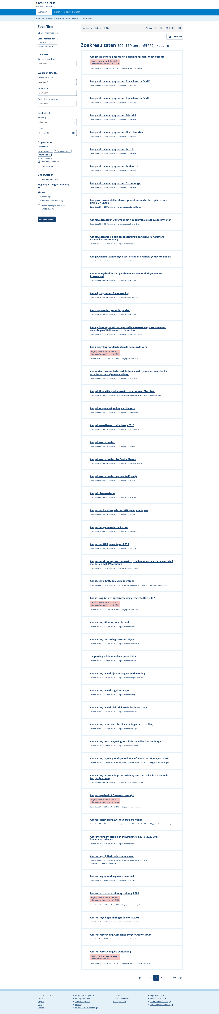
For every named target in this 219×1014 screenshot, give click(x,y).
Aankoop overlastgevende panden (110, 310)
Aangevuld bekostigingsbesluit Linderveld (114, 166)
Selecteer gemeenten (50, 161)
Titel (109, 28)
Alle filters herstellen (50, 33)
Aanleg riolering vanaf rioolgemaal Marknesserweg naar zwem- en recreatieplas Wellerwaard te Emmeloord (128, 329)
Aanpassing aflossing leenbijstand (109, 622)
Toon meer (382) (47, 158)
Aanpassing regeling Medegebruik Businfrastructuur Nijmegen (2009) (129, 758)
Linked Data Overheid (122, 998)
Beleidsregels (47, 196)
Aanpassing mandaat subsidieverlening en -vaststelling (121, 724)
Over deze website (45, 995)
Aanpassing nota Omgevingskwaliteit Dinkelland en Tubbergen (126, 741)
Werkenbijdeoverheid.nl (160, 1004)
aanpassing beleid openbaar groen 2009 (113, 656)
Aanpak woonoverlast (102, 442)
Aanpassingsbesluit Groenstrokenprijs (112, 795)
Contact (41, 998)
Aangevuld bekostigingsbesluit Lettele (112, 149)
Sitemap (78, 1004)
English (41, 1001)
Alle (43, 192)
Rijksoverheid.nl (157, 998)
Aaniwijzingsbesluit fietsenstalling (109, 293)
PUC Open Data (119, 1001)
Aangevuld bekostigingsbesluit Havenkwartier (116, 132)
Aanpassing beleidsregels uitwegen (110, 690)
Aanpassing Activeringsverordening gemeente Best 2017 (122, 598)
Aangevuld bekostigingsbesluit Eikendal (113, 115)
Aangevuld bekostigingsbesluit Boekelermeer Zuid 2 (120, 81)
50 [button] (167, 28)
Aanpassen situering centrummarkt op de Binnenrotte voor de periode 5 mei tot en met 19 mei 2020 (131, 563)
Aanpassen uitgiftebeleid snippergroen (112, 581)
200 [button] (179, 28)
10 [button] (155, 28)
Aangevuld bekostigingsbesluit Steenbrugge (115, 183)
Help (40, 1004)
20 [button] (161, 28)
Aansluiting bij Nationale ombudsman (112, 856)
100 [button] (173, 28)
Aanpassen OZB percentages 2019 (109, 544)
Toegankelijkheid (82, 1001)
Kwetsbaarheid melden (85, 1007)
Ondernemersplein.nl (159, 1001)
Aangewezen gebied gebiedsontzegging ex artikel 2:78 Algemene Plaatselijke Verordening (127, 238)
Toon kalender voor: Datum (73, 133)
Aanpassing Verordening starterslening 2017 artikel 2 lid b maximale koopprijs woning (129, 777)
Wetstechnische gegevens (48, 99)
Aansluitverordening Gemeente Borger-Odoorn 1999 (120, 934)
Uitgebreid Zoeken (72, 12)
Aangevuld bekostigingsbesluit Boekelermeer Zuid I (119, 98)
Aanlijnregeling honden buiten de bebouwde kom (118, 347)
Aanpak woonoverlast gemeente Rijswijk (113, 476)
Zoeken (57, 12)
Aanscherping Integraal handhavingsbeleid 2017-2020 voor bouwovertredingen (124, 838)
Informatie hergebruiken (85, 995)
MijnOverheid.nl (157, 995)
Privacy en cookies (83, 998)
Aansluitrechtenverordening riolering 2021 (114, 893)
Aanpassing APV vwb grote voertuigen (112, 639)
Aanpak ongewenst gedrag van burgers (112, 408)
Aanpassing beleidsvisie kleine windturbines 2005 (118, 707)
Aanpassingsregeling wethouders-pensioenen (116, 819)
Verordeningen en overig (52, 200)
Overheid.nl (42, 13)
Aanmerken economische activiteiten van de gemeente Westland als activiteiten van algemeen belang (129, 373)
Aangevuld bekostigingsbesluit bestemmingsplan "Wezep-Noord (127, 56)
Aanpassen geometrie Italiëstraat (109, 527)
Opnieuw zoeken (46, 219)
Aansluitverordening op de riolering (110, 951)
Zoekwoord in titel (45, 78)
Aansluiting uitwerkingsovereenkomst (112, 876)
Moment (46, 118)
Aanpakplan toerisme (102, 493)
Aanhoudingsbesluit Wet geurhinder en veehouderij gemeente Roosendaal (126, 275)
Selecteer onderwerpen (51, 179)
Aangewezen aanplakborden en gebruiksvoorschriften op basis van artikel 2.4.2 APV (128, 201)
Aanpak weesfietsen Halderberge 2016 (112, 425)
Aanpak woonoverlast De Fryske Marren (113, 459)
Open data (117, 995)
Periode (41, 118)
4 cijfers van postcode (47, 59)
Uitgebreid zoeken (72, 19)
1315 (173, 978)
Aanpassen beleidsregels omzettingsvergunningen (119, 510)
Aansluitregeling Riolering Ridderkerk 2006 (114, 917)
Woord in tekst (44, 88)
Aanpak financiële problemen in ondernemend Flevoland (122, 391)
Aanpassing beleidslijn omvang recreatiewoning (117, 673)
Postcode (47, 54)
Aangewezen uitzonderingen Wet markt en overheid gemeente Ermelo (130, 256)
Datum (40, 128)
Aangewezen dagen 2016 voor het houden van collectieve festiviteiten (130, 219)
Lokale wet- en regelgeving (54, 19)
